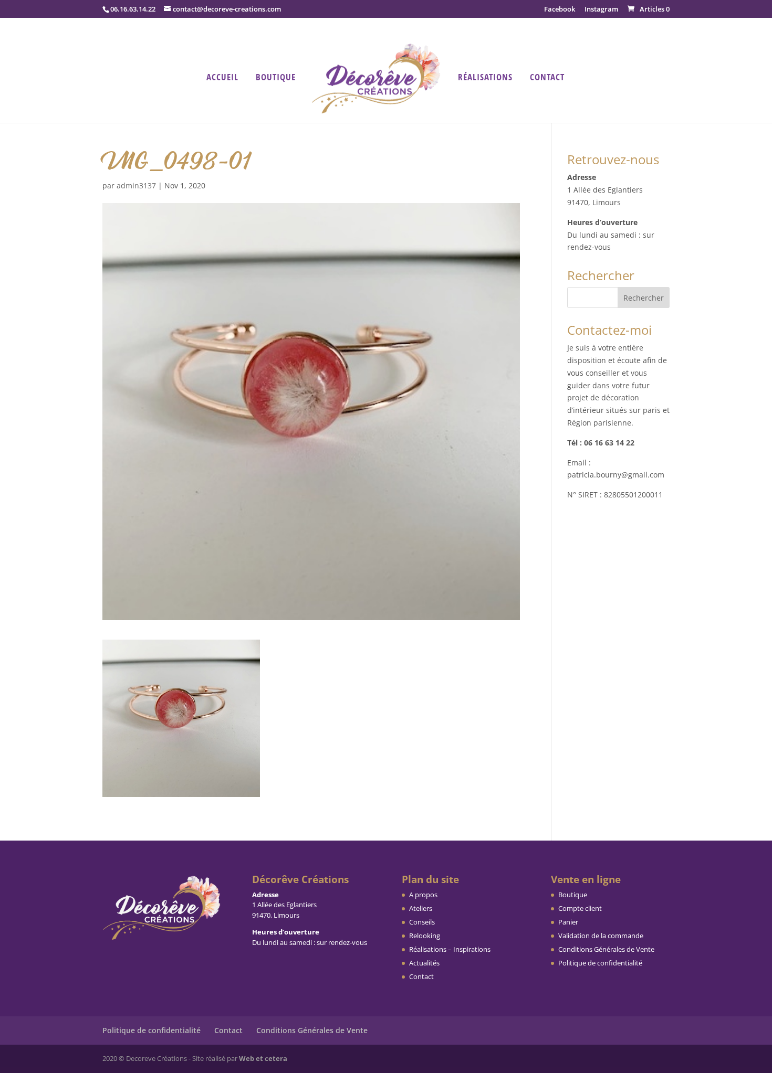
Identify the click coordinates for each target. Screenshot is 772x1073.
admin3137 (136, 185)
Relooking (424, 935)
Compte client (580, 908)
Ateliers (420, 908)
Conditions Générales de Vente (606, 949)
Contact (547, 78)
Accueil (222, 78)
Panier (568, 922)
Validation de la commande (600, 935)
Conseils (422, 922)
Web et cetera (263, 1058)
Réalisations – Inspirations (450, 949)
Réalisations (485, 78)
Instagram (601, 10)
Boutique (276, 78)
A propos (423, 894)
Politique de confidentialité (600, 963)
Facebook (559, 10)
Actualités (424, 963)
